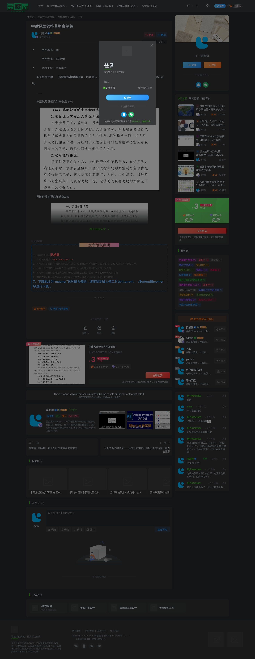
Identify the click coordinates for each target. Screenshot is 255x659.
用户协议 (136, 121)
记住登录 (110, 87)
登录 (128, 97)
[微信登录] (131, 114)
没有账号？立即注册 (113, 71)
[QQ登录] (124, 114)
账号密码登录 (145, 87)
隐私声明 (146, 121)
